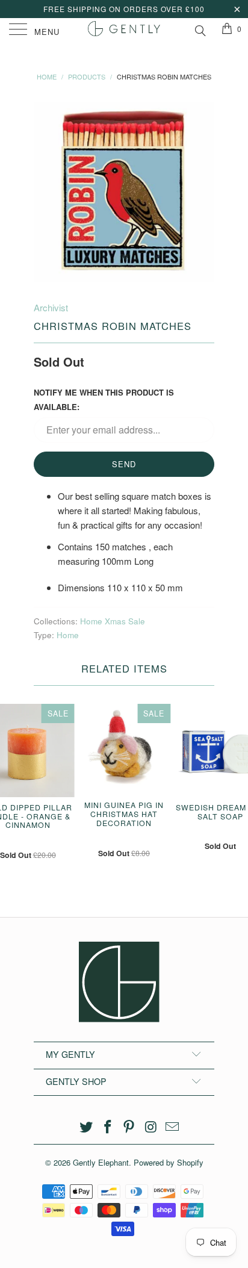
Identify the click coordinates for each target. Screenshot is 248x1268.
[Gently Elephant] (124, 30)
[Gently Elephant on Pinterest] (129, 1127)
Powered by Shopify (168, 1162)
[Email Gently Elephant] (173, 1127)
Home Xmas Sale (112, 621)
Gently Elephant (101, 1162)
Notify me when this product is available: (104, 399)
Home (68, 635)
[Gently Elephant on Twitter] (87, 1127)
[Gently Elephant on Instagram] (151, 1127)
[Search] (199, 29)
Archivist (51, 307)
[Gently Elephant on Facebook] (108, 1127)
